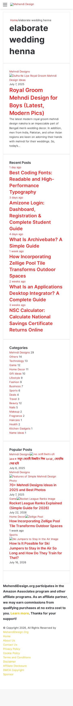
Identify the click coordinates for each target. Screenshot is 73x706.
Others (13, 356)
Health (13, 424)
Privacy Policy (11, 648)
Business (15, 386)
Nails (12, 407)
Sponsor (8, 674)
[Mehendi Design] (22, 4)
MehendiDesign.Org (15, 632)
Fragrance (15, 415)
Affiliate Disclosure (15, 665)
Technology (16, 360)
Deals (12, 394)
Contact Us (10, 644)
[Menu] (5, 5)
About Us (9, 640)
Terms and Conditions (17, 657)
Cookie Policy (11, 653)
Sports (13, 390)
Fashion (14, 382)
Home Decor (17, 369)
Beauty (13, 403)
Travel (13, 398)
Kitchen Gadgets (19, 428)
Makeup (14, 411)
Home (13, 20)
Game (13, 365)
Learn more (20, 613)
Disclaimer (9, 661)
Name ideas (16, 432)
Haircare (14, 420)
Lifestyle (14, 377)
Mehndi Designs (19, 352)
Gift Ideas (15, 373)
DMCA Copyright (13, 670)
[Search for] (68, 5)
